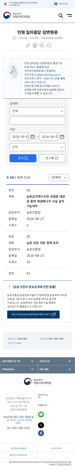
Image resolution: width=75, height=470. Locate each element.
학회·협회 (44, 369)
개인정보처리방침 (19, 448)
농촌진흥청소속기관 (11, 361)
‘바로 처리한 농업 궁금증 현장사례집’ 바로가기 (31, 314)
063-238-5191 (21, 428)
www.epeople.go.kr (49, 74)
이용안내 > (42, 405)
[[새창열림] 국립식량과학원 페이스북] (41, 433)
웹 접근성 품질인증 (18, 455)
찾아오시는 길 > (43, 396)
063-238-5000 (22, 417)
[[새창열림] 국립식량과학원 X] (41, 425)
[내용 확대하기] (42, 45)
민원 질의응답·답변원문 (52, 38)
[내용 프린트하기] (35, 45)
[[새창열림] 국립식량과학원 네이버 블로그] (41, 414)
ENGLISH (63, 4)
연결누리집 (45, 361)
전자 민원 (34, 38)
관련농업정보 (8, 369)
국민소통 (23, 38)
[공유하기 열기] (28, 45)
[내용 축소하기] (49, 45)
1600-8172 (49, 78)
